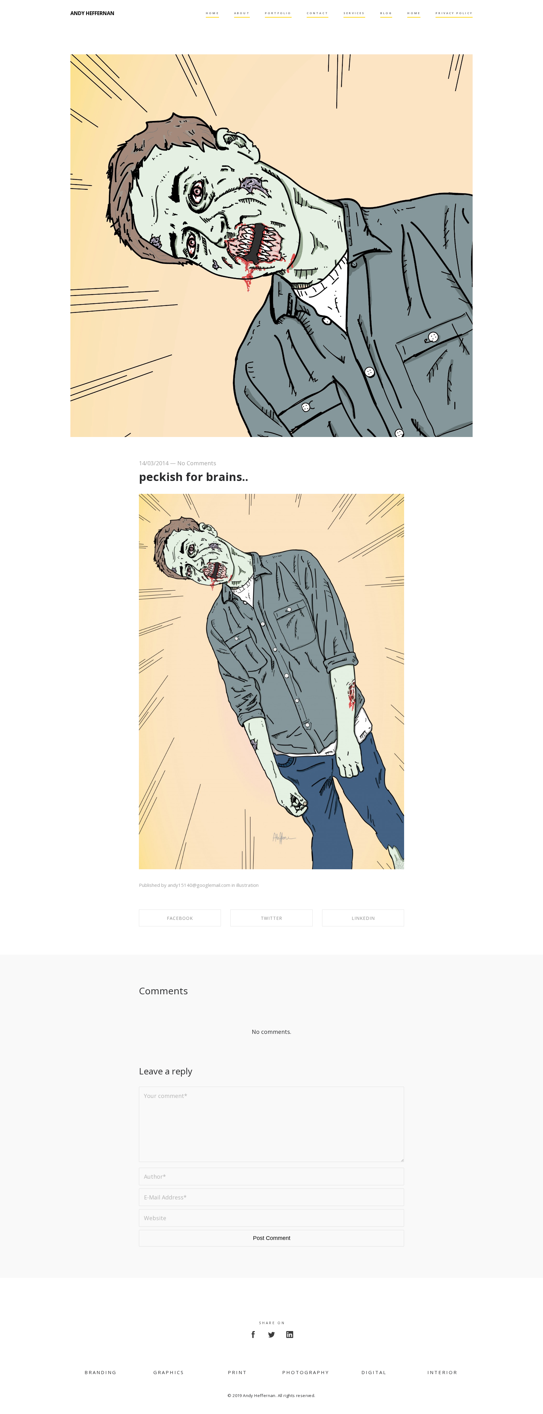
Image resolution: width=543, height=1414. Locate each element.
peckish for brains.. (193, 476)
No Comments (196, 463)
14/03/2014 (153, 463)
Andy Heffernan (92, 13)
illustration (247, 885)
